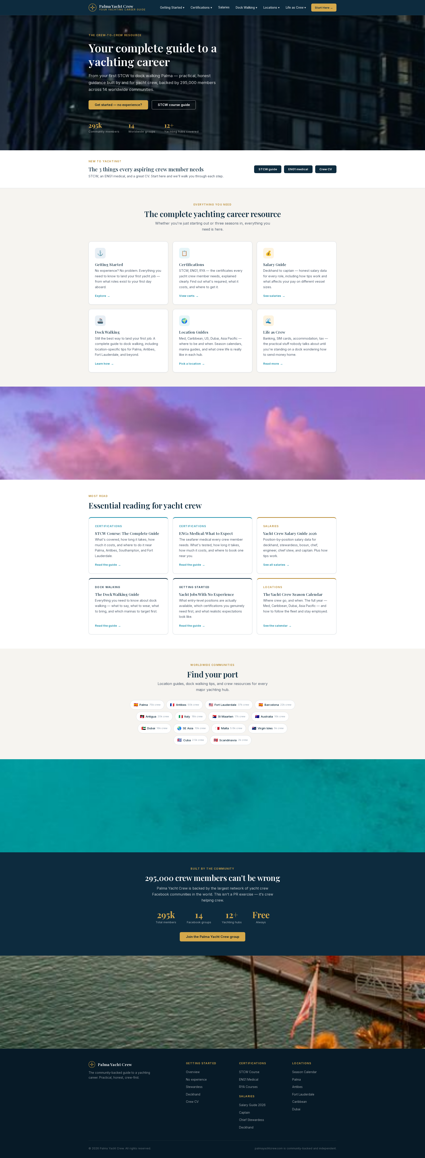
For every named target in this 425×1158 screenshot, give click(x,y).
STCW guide (268, 169)
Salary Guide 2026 (252, 1105)
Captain (244, 1112)
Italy (191, 716)
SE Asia (191, 728)
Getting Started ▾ (172, 7)
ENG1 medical (298, 169)
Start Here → (324, 7)
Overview (193, 1072)
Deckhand (193, 1094)
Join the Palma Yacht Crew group (212, 937)
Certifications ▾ (201, 7)
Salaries (224, 7)
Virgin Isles (268, 728)
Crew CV (325, 169)
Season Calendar (304, 1072)
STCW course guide (174, 105)
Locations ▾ (271, 7)
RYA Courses (248, 1087)
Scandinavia (231, 740)
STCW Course (249, 1072)
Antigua (154, 716)
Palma (147, 704)
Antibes (184, 704)
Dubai (154, 728)
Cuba (190, 740)
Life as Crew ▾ (296, 7)
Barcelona (275, 704)
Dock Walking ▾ (246, 7)
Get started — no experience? (118, 105)
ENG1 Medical (248, 1079)
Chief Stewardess (251, 1120)
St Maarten (228, 716)
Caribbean (299, 1101)
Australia (270, 716)
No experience (196, 1079)
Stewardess (194, 1087)
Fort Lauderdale (229, 704)
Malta (228, 728)
